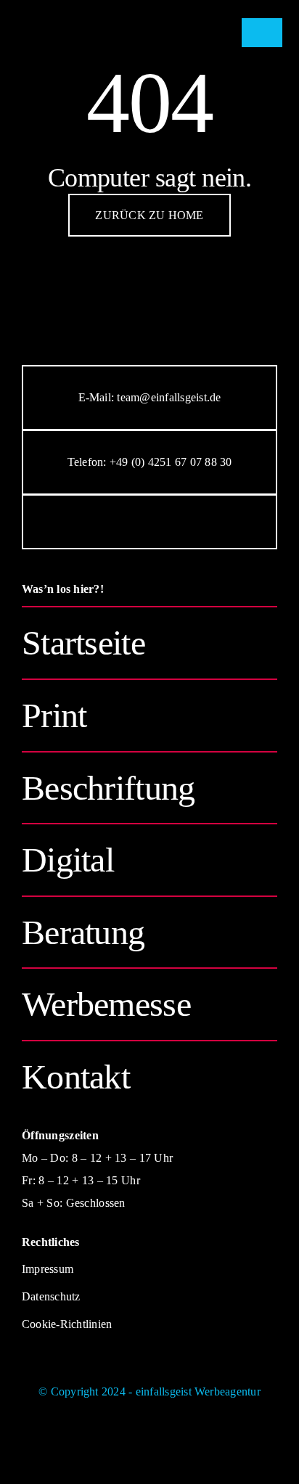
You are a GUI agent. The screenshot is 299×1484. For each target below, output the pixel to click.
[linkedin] (185, 521)
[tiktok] (149, 521)
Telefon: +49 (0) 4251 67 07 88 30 (149, 462)
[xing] (222, 521)
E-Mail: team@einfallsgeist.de (149, 397)
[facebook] (76, 521)
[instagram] (113, 521)
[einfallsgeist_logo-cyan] (95, 12)
